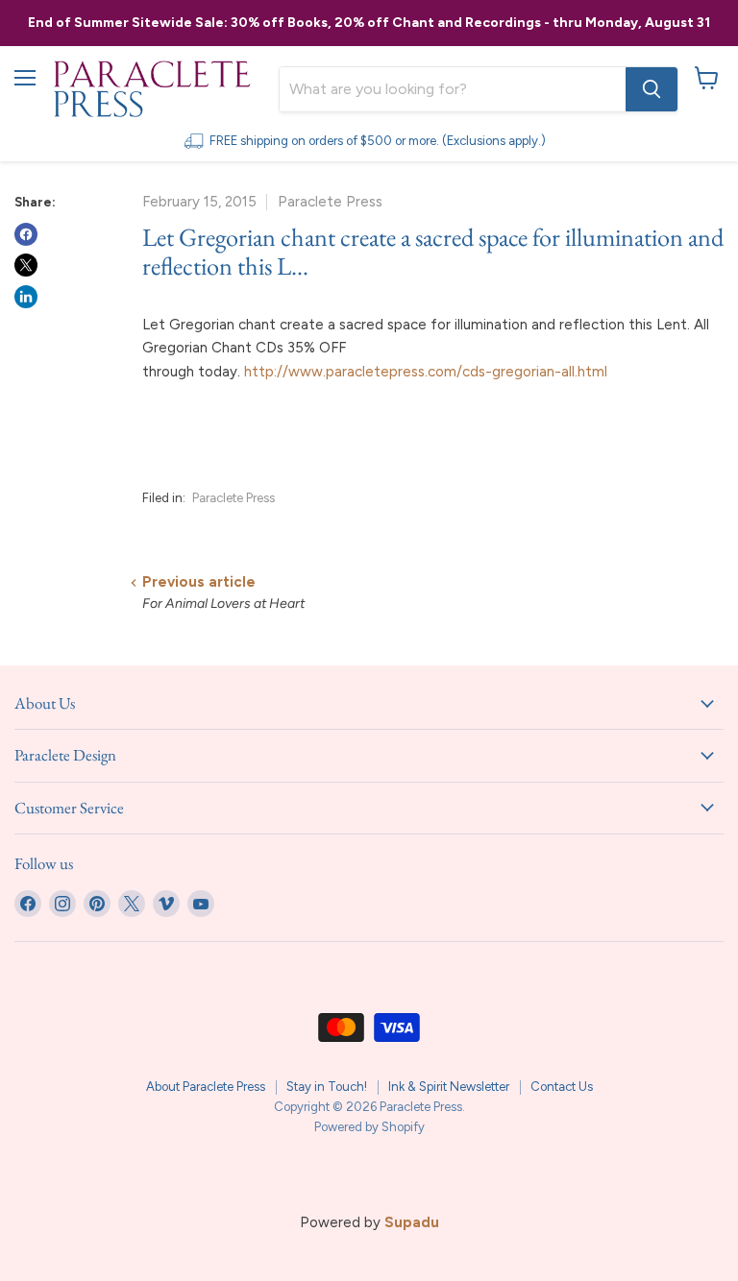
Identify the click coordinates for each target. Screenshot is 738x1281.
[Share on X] (25, 265)
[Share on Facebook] (25, 234)
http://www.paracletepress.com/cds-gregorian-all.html (425, 371)
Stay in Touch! (326, 1086)
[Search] (651, 89)
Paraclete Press (233, 498)
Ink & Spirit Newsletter (448, 1086)
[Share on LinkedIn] (25, 296)
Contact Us (561, 1086)
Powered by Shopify (369, 1127)
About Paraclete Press (205, 1086)
